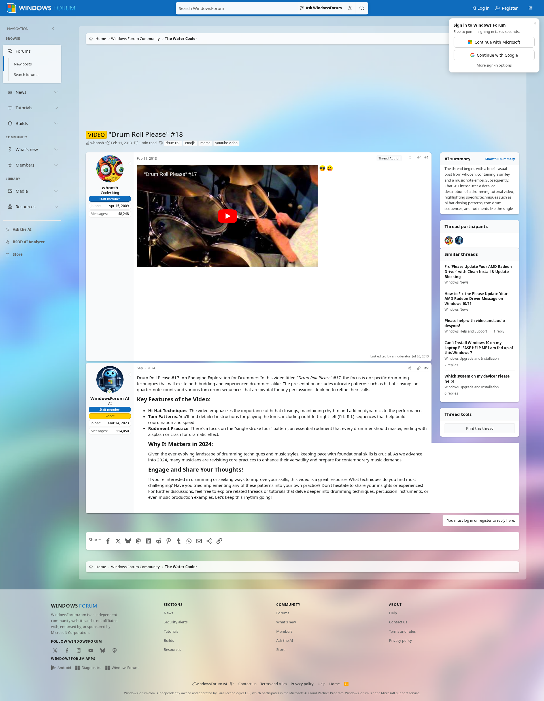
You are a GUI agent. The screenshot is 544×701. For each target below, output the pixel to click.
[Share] (409, 158)
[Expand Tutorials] (56, 108)
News (168, 612)
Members (284, 631)
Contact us (398, 622)
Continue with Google (497, 55)
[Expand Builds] (56, 123)
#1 (426, 157)
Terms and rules (402, 631)
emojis (190, 142)
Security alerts (176, 622)
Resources (172, 649)
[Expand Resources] (56, 207)
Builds (169, 640)
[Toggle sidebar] (530, 8)
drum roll (173, 142)
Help (393, 612)
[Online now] (109, 392)
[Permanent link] (213, 399)
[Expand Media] (56, 191)
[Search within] (350, 8)
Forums (282, 612)
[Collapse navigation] (53, 29)
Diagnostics (91, 667)
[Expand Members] (56, 165)
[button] (232, 684)
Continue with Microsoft (497, 42)
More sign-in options (494, 65)
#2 (426, 368)
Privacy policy (400, 640)
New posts (23, 64)
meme (205, 142)
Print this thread (480, 428)
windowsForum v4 (211, 683)
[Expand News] (56, 92)
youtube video (226, 142)
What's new (286, 622)
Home (334, 683)
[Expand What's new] (56, 149)
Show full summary (500, 159)
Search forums (26, 74)
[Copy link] (418, 158)
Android (64, 667)
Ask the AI (284, 640)
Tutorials (171, 631)
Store (280, 649)
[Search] (362, 8)
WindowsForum (125, 667)
